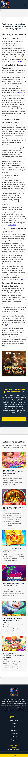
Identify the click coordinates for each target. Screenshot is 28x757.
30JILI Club (21, 92)
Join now (14, 418)
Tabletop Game (14, 720)
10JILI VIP (12, 225)
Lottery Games (14, 727)
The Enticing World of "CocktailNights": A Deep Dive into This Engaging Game (13, 472)
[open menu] (25, 4)
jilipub (21, 279)
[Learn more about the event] (14, 13)
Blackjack (14, 723)
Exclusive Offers (14, 733)
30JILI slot (19, 61)
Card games (14, 730)
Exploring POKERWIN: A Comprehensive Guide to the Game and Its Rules (13, 655)
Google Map (14, 740)
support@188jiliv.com (15, 749)
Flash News (14, 736)
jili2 (7, 325)
